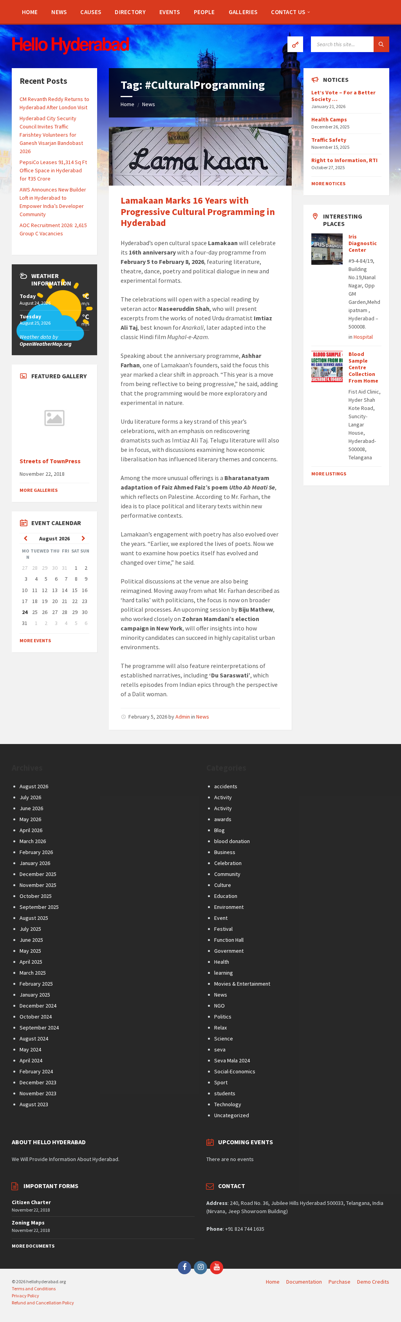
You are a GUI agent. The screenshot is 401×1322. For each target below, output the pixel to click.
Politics (222, 1016)
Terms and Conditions (34, 1288)
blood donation (232, 841)
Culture (222, 885)
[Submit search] (381, 44)
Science (223, 1038)
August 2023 (34, 1104)
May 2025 (30, 950)
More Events (35, 640)
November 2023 (38, 1093)
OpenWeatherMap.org (46, 343)
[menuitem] (30, 12)
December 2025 (38, 874)
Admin (182, 716)
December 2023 (38, 1082)
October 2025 (36, 895)
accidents (225, 786)
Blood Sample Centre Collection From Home (363, 367)
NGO (219, 1005)
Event (221, 917)
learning (223, 972)
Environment (229, 906)
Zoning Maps (28, 1222)
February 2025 (36, 983)
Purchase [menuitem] (339, 1281)
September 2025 (39, 906)
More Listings (328, 474)
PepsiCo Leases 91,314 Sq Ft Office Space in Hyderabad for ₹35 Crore (53, 170)
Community (227, 874)
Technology (227, 1104)
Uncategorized (231, 1115)
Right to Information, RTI (344, 160)
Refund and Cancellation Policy (43, 1303)
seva (220, 1049)
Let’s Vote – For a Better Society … (343, 96)
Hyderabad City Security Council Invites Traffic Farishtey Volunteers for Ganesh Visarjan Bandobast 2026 (51, 135)
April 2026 (31, 830)
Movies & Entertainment (242, 983)
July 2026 (30, 797)
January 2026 (35, 863)
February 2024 (36, 1071)
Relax (220, 1027)
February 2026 (36, 852)
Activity (223, 797)
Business (224, 852)
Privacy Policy (25, 1296)
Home (127, 104)
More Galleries (39, 490)
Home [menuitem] (273, 1281)
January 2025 (35, 994)
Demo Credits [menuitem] (373, 1281)
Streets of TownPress (50, 461)
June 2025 (31, 939)
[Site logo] (70, 52)
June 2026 (31, 808)
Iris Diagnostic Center (363, 243)
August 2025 (34, 917)
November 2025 (38, 885)
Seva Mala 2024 (232, 1060)
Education (225, 895)
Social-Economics (234, 1071)
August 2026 (34, 786)
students (224, 1093)
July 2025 (30, 928)
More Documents (33, 1246)
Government (229, 950)
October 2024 (36, 1016)
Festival (223, 928)
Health (221, 961)
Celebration (228, 863)
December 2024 (38, 1005)
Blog (219, 830)
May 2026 (30, 819)
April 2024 (31, 1060)
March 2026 (33, 841)
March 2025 (33, 972)
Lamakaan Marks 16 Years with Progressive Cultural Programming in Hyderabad (198, 211)
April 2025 (31, 961)
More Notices (328, 183)
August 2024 (34, 1038)
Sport (221, 1082)
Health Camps (329, 119)
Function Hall (229, 939)
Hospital (363, 336)
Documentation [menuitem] (304, 1281)
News (148, 104)
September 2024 (39, 1027)
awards (222, 819)
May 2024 (30, 1049)
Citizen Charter (31, 1202)
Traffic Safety (328, 139)
